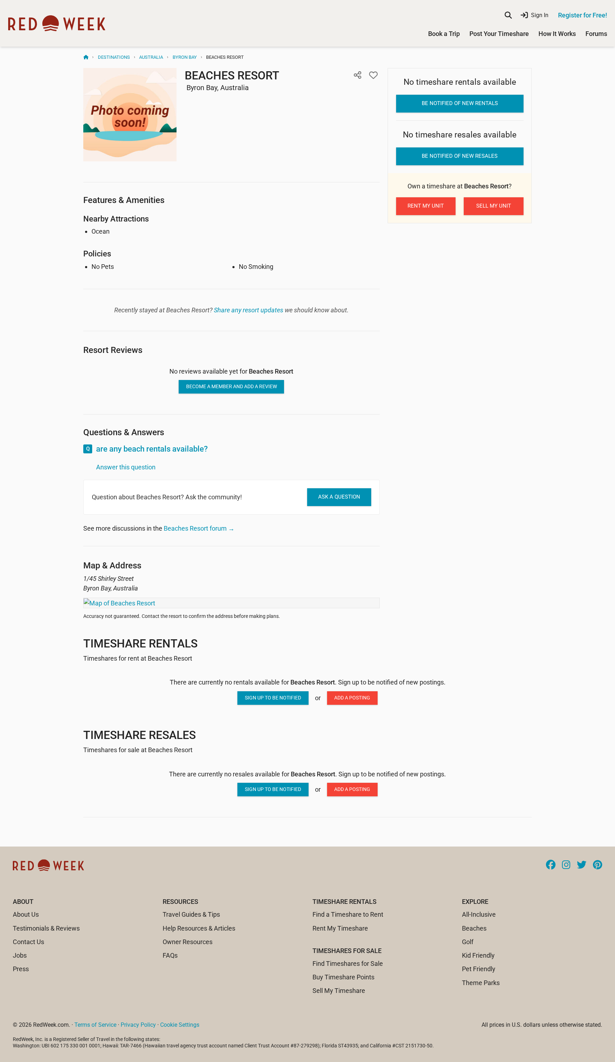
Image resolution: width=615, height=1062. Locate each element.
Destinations (114, 57)
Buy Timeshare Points (343, 977)
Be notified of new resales (460, 156)
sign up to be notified (273, 698)
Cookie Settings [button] (179, 1024)
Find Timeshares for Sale (347, 963)
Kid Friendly (478, 955)
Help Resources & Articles (199, 928)
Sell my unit (493, 206)
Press (21, 969)
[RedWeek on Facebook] (551, 865)
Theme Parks (481, 982)
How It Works (557, 33)
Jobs (20, 955)
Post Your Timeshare (499, 33)
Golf (467, 942)
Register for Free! (582, 15)
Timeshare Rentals (140, 643)
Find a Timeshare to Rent (347, 914)
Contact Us (28, 942)
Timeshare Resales (139, 735)
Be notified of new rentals (460, 103)
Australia (151, 57)
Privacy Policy (138, 1024)
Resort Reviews (112, 350)
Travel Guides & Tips (191, 914)
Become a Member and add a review (231, 386)
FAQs (170, 955)
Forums (596, 33)
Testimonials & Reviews (46, 928)
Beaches (474, 928)
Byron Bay (185, 57)
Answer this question (126, 467)
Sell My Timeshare (338, 990)
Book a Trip (444, 33)
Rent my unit (426, 206)
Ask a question (339, 497)
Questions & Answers (123, 432)
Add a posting (352, 698)
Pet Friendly (478, 969)
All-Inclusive (479, 914)
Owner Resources (187, 942)
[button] (357, 75)
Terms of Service (95, 1024)
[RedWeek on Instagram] (566, 865)
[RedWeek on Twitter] (582, 865)
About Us (26, 914)
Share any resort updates (248, 310)
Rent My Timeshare (340, 928)
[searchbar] (508, 15)
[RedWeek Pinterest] (597, 865)
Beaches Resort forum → (199, 528)
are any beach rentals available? (152, 448)
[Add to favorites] (373, 75)
